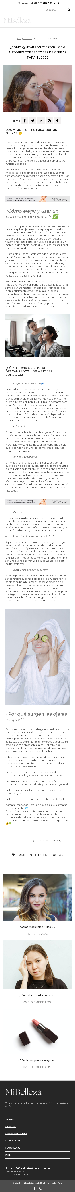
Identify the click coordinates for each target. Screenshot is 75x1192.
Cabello (10, 1126)
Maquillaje (24, 38)
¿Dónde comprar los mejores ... (37, 1060)
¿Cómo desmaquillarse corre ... (37, 995)
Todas (9, 1119)
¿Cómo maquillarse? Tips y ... (37, 926)
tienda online (49, 3)
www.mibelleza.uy (14, 1171)
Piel (8, 1155)
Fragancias (13, 1140)
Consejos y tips (16, 1133)
